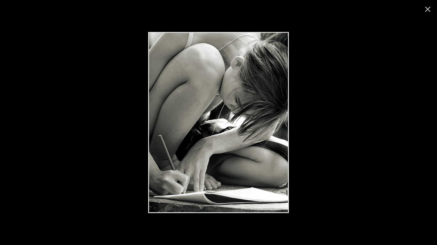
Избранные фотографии (182, 39)
